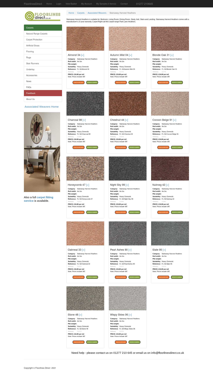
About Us (30, 99)
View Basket (71, 3)
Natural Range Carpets (36, 33)
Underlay (30, 69)
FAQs (28, 87)
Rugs (28, 57)
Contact (124, 3)
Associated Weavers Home (42, 106)
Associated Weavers (97, 12)
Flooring (30, 51)
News (28, 81)
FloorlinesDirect (33, 4)
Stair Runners (32, 63)
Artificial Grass (32, 45)
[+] (82, 55)
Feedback (30, 93)
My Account (86, 3)
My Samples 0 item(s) (106, 3)
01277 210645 (144, 4)
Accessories (31, 75)
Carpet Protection (34, 39)
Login (58, 3)
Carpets (29, 27)
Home (49, 3)
